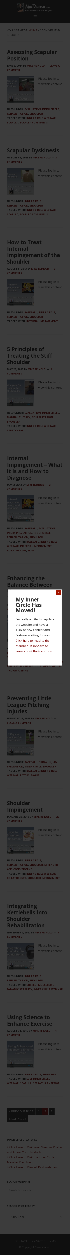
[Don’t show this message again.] (58, 592)
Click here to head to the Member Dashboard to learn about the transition (34, 645)
